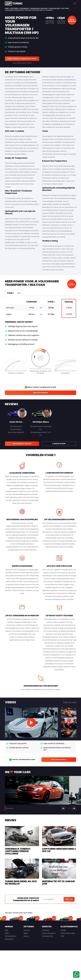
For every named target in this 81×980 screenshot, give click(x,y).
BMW (7, 933)
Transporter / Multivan (38, 8)
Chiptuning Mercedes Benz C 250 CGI (59, 850)
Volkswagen (24, 8)
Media (26, 933)
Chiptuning (14, 8)
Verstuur (69, 899)
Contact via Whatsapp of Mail (23, 760)
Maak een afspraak (40, 393)
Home (7, 8)
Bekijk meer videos (69, 702)
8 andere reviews (59, 444)
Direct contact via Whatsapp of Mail (22, 59)
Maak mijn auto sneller (22, 444)
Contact (63, 930)
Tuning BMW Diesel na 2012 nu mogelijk (21, 882)
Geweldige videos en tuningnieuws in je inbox (26, 899)
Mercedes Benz (10, 936)
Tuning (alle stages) (49, 933)
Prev (63, 808)
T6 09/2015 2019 (54, 8)
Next (74, 808)
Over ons (27, 930)
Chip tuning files (47, 936)
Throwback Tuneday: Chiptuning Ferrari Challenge (18, 851)
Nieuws (26, 936)
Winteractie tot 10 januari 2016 (58, 882)
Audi (6, 930)
